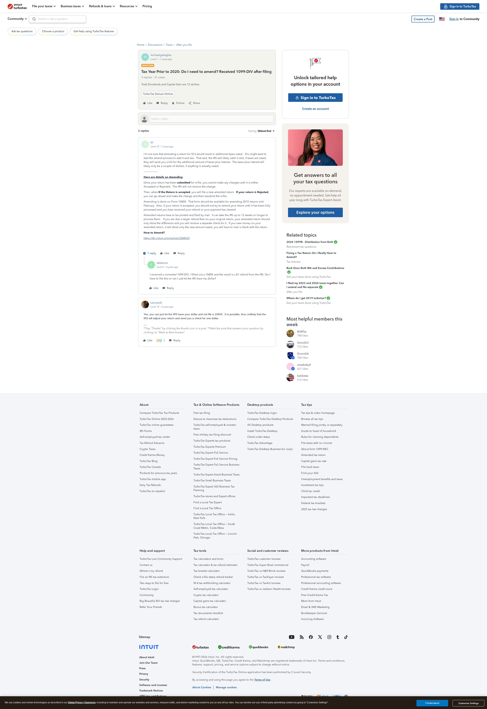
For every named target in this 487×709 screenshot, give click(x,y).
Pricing (147, 6)
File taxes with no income (316, 443)
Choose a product (53, 31)
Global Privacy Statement (81, 702)
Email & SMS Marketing (315, 607)
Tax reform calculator (206, 619)
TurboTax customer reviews (263, 559)
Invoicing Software (312, 619)
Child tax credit (310, 491)
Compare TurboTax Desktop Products (270, 419)
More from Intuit (311, 601)
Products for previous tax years (158, 473)
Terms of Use (262, 679)
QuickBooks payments (314, 571)
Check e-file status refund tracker (213, 577)
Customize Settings (468, 703)
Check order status (258, 437)
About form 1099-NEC (314, 449)
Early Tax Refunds (150, 485)
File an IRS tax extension (154, 577)
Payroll (305, 565)
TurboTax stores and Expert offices (214, 496)
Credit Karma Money (152, 455)
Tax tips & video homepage (318, 413)
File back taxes (310, 467)
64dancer (162, 263)
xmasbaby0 (304, 364)
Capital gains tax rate (313, 461)
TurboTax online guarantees (156, 425)
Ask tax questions (22, 31)
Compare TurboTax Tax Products (159, 413)
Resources (127, 6)
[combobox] (57, 19)
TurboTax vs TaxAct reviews (263, 583)
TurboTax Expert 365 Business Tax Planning (214, 488)
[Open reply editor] (207, 119)
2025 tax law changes (314, 509)
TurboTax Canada (150, 467)
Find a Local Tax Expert (207, 502)
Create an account (315, 109)
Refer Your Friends (151, 607)
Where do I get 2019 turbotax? (306, 298)
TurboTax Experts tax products (211, 440)
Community (16, 19)
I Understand (432, 703)
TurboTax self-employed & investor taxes (214, 426)
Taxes (169, 44)
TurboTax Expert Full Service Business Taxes (216, 466)
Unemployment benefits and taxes (322, 479)
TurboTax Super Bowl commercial (267, 565)
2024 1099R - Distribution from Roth (309, 242)
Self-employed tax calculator (210, 589)
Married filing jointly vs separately (321, 425)
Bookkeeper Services (314, 613)
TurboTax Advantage (259, 443)
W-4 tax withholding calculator (212, 583)
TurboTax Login (149, 589)
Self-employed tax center (155, 437)
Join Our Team (148, 662)
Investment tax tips (312, 485)
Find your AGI (309, 473)
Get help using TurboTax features (94, 31)
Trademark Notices (151, 690)
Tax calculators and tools (208, 559)
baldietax (302, 375)
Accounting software (313, 559)
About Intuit (146, 657)
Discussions (155, 44)
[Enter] (32, 19)
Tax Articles (293, 261)
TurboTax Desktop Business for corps (270, 449)
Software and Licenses (153, 685)
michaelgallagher (161, 55)
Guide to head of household (318, 431)
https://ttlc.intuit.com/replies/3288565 (167, 238)
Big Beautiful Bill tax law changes (160, 601)
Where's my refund (151, 571)
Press (142, 668)
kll (151, 142)
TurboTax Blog (149, 461)
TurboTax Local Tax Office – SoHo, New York (214, 516)
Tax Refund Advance (152, 443)
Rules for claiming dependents (319, 437)
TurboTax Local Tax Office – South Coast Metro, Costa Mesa (214, 526)
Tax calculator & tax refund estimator (215, 565)
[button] (422, 19)
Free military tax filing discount (212, 434)
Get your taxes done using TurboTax (308, 276)
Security (144, 679)
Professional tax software (316, 577)
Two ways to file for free (154, 583)
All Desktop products (260, 425)
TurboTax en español (152, 491)
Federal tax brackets (313, 503)
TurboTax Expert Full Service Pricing (215, 458)
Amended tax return (313, 455)
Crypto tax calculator (206, 595)
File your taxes (42, 6)
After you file (184, 44)
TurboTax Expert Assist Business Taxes (216, 474)
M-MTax (301, 331)
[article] (207, 198)
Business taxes (71, 6)
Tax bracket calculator (206, 571)
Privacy (143, 674)
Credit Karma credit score (316, 589)
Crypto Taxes (147, 449)
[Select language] (442, 19)
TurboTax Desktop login (262, 413)
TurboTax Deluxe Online (158, 94)
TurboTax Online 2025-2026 (157, 419)
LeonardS (156, 302)
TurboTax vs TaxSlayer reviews (265, 577)
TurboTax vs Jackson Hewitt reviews (268, 589)
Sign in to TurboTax (318, 97)
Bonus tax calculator (205, 607)
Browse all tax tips (312, 419)
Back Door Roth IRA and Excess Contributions (315, 268)
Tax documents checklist (208, 613)
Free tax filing (201, 413)
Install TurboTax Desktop (262, 431)
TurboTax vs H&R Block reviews (266, 571)
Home (140, 44)
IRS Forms (146, 431)
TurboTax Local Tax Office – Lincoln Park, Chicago (215, 535)
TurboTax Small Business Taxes (212, 480)
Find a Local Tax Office (207, 508)
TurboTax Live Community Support (161, 559)
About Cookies (201, 687)
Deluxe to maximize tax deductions (214, 419)
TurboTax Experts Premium (209, 446)
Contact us (146, 565)
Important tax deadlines (315, 497)
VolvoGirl (303, 342)
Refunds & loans (100, 6)
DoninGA (303, 353)
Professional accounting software (321, 583)
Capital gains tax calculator (209, 601)
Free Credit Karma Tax (314, 595)
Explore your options (315, 212)
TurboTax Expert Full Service (210, 452)
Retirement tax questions (301, 246)
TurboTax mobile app (153, 479)
